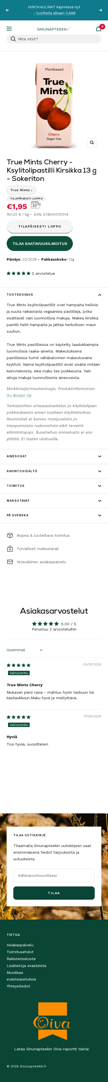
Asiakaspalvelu (20, 945)
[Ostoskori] (98, 28)
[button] (19, 273)
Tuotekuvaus (20, 294)
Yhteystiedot (18, 986)
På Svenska (18, 515)
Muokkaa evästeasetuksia (21, 975)
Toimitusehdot (20, 952)
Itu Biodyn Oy (19, 395)
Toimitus (16, 486)
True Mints (21, 190)
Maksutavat (18, 501)
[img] (18, 665)
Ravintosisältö (22, 471)
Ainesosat (17, 456)
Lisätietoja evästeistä (26, 965)
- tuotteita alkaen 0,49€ (55, 13)
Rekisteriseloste (21, 959)
